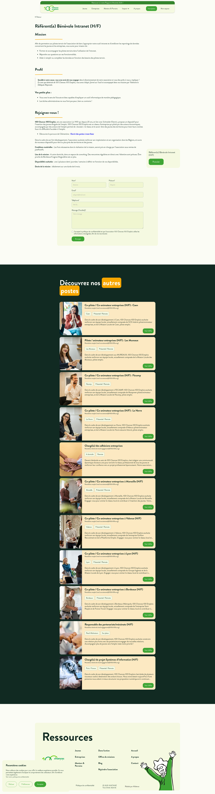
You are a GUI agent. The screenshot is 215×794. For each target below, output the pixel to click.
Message (79, 210)
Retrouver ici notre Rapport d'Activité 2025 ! (107, 2)
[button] (125, 8)
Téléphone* (75, 200)
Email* (74, 190)
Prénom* (112, 181)
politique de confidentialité (21, 777)
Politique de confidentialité (85, 785)
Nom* (74, 181)
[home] (51, 9)
